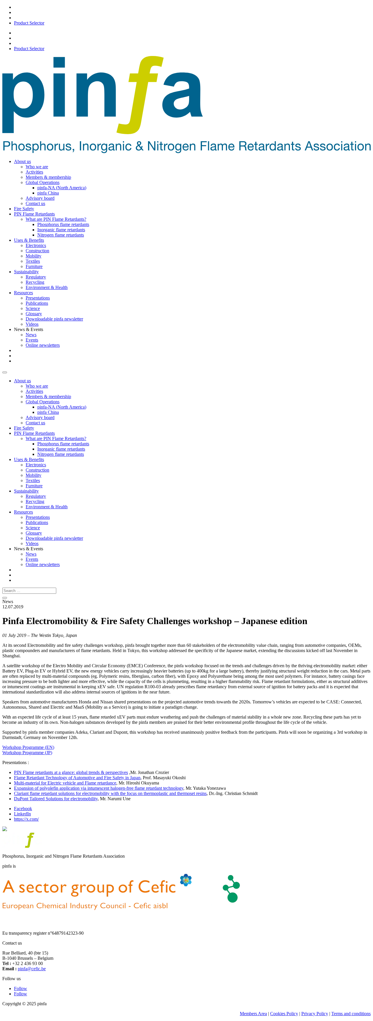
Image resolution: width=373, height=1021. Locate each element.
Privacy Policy (314, 1013)
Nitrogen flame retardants (60, 234)
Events (32, 339)
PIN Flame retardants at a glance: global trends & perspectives (71, 772)
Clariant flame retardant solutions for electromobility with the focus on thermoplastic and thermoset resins (110, 793)
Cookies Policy (284, 1013)
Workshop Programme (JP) (27, 752)
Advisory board (40, 198)
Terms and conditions (351, 1013)
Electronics (36, 245)
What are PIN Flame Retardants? (56, 219)
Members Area (253, 1013)
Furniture (34, 266)
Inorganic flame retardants (61, 229)
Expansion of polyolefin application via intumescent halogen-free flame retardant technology (98, 788)
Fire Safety (24, 208)
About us (22, 161)
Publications (37, 303)
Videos (32, 324)
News (31, 334)
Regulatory (36, 276)
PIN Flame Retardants (34, 213)
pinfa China (48, 192)
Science (33, 308)
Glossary (34, 313)
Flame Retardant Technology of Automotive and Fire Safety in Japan (77, 777)
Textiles (33, 261)
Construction (37, 250)
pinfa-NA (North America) (61, 187)
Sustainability (26, 271)
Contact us (35, 203)
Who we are (37, 166)
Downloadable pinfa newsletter (54, 318)
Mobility (33, 255)
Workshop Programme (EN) (28, 747)
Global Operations (42, 182)
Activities (34, 171)
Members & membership (48, 177)
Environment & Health (47, 287)
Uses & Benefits (29, 240)
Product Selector (29, 22)
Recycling (35, 282)
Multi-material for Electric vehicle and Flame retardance (65, 782)
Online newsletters (43, 345)
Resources (23, 292)
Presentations (38, 297)
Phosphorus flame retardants (63, 224)
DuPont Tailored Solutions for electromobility (56, 798)
